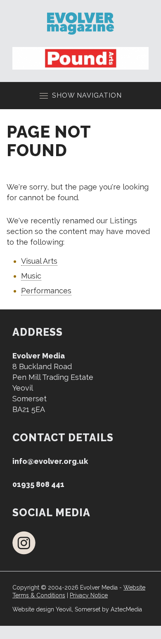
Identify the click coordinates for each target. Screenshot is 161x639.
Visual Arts (39, 261)
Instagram (24, 543)
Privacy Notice (89, 595)
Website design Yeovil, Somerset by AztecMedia (77, 609)
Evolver (80, 23)
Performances (46, 290)
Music (31, 276)
